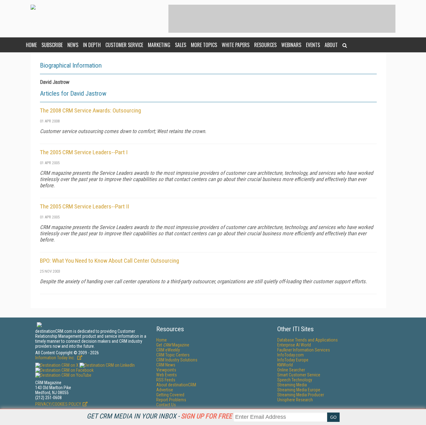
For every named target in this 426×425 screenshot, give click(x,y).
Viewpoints (166, 369)
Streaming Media (292, 384)
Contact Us (166, 404)
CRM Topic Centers (173, 354)
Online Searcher (291, 369)
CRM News (165, 364)
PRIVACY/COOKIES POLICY (58, 404)
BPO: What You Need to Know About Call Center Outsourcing (109, 260)
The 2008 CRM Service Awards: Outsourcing (90, 110)
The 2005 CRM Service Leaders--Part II (84, 206)
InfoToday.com (290, 354)
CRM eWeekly (168, 349)
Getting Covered (170, 394)
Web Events (166, 374)
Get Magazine (172, 344)
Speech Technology (294, 379)
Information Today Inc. (55, 357)
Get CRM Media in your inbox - (159, 416)
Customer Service (124, 45)
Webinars (291, 45)
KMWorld (285, 364)
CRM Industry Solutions (176, 359)
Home (31, 45)
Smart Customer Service (298, 374)
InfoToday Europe (292, 359)
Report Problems (171, 399)
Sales (180, 45)
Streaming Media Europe (298, 389)
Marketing (159, 45)
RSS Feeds (165, 379)
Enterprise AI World (294, 344)
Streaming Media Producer (300, 394)
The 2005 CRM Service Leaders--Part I (84, 152)
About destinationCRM (176, 384)
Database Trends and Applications (307, 339)
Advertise (164, 389)
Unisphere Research (295, 399)
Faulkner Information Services (303, 349)
